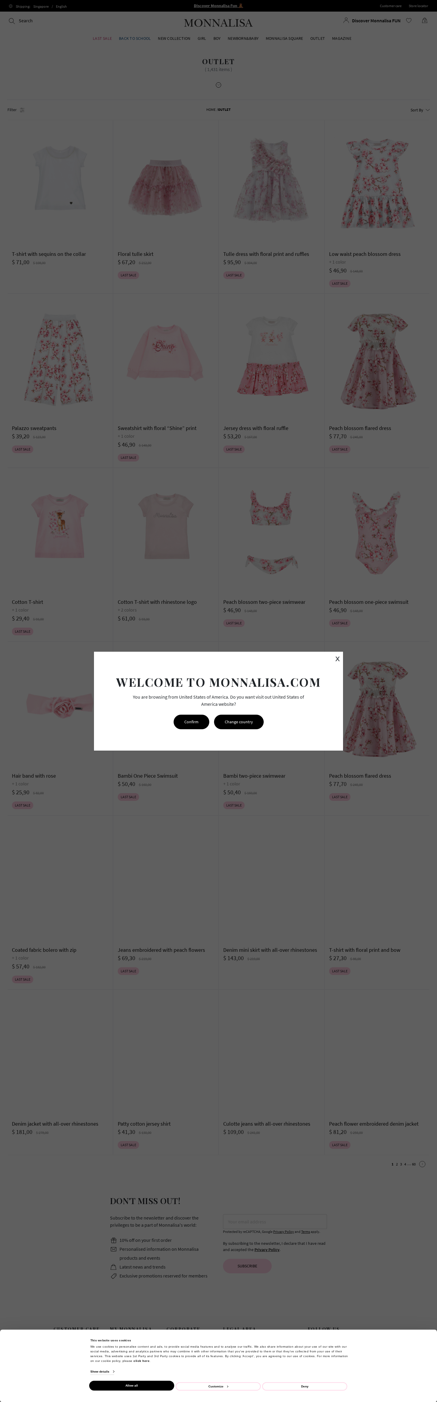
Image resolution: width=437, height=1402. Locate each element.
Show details (99, 1371)
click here (141, 1360)
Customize (216, 1386)
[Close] (420, 1241)
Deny (305, 1386)
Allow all (131, 1385)
